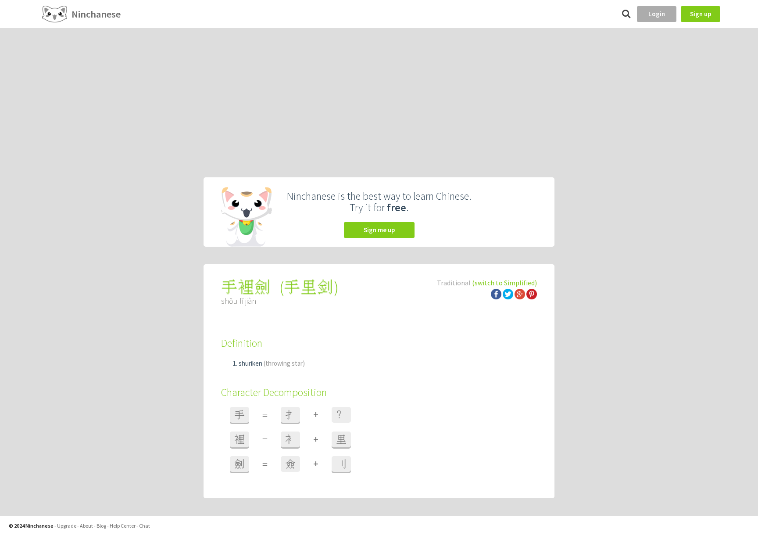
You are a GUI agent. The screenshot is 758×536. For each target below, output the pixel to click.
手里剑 (309, 287)
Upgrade (66, 525)
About (86, 525)
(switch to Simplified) (504, 282)
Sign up (700, 14)
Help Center (123, 525)
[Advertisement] (379, 93)
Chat (144, 525)
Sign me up (379, 230)
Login (656, 14)
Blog (101, 525)
